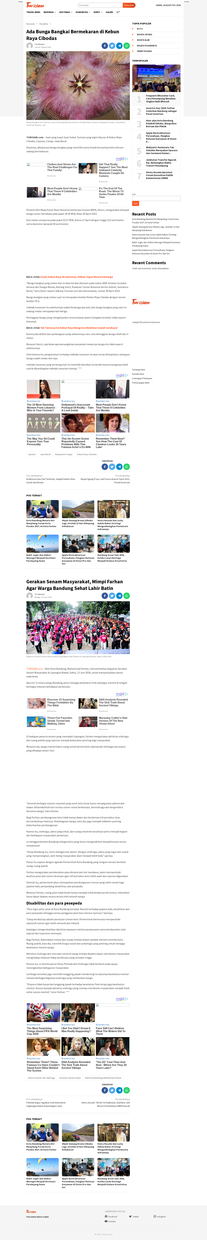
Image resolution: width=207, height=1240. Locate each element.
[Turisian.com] (35, 4)
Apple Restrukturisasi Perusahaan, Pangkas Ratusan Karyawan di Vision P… (161, 137)
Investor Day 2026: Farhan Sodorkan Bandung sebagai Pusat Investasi (161, 111)
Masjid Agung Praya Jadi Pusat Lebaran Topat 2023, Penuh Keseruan (105, 479)
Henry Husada (144, 51)
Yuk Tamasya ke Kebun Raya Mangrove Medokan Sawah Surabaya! (79, 327)
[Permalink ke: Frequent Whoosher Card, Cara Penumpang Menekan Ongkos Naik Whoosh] (156, 78)
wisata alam (143, 40)
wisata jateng (144, 34)
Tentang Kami (138, 369)
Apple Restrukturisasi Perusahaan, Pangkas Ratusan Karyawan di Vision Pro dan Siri (78, 559)
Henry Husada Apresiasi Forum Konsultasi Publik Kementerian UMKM (159, 175)
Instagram (161, 1216)
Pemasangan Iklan (140, 382)
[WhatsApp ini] (126, 46)
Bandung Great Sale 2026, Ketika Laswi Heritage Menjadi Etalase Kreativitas (112, 558)
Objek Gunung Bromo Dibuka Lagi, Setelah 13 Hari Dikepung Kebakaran (78, 523)
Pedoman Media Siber (37, 1217)
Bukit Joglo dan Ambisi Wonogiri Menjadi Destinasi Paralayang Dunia (40, 558)
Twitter (136, 1216)
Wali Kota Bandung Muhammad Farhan (103, 1077)
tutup (20, 1)
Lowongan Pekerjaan (142, 378)
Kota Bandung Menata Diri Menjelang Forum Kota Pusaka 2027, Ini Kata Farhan (41, 523)
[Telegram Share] (119, 46)
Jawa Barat (45, 454)
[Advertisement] (78, 251)
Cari (134, 194)
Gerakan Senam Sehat (70, 1077)
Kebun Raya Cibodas (87, 454)
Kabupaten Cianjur (64, 454)
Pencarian (129, 5)
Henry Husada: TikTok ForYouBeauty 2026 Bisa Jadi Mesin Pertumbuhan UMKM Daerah (106, 1102)
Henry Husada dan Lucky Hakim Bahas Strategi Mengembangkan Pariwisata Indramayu (113, 525)
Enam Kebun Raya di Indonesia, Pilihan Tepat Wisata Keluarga (77, 276)
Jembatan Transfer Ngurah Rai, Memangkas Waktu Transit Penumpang (161, 162)
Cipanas (32, 454)
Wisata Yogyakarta (147, 45)
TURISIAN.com (34, 668)
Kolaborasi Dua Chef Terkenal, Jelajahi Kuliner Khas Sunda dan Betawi (50, 479)
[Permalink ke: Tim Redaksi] (29, 45)
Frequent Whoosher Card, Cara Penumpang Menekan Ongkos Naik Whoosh (161, 98)
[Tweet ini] (112, 46)
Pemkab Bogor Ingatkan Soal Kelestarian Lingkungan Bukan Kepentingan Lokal (46, 1102)
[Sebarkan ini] (105, 46)
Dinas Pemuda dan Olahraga (41, 1077)
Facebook (112, 1216)
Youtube (112, 1221)
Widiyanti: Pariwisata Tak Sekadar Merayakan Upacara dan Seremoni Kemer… (161, 150)
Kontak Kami (138, 373)
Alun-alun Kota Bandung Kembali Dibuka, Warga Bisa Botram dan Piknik (161, 123)
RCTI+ (140, 28)
